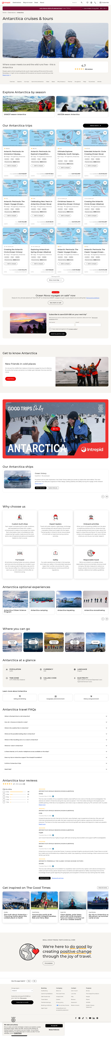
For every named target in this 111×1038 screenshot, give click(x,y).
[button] (105, 55)
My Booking (44, 990)
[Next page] (106, 496)
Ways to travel (27, 2)
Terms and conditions (92, 298)
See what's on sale (55, 302)
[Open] (24, 784)
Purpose (88, 988)
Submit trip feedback (46, 993)
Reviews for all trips (57, 878)
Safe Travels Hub (45, 996)
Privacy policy (59, 1002)
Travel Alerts (44, 999)
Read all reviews (44, 878)
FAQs (84, 81)
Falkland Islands (54, 642)
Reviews (73, 999)
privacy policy (73, 329)
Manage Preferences (54, 1029)
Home (4, 12)
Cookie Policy (17, 1033)
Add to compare (11, 165)
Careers (58, 999)
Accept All (54, 1025)
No (34, 981)
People (88, 996)
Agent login (44, 1008)
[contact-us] (95, 3)
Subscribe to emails (22, 1002)
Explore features (52, 487)
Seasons (19, 81)
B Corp (88, 990)
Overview (12, 81)
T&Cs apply (23, 998)
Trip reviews (92, 81)
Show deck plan (40, 487)
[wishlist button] (25, 133)
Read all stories (103, 887)
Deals (36, 2)
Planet (88, 999)
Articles (99, 81)
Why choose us (61, 81)
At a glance (78, 81)
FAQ (72, 996)
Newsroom (74, 1002)
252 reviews (89, 69)
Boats (53, 81)
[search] (75, 2)
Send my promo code (57, 334)
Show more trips (54, 280)
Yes (29, 981)
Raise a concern (75, 1005)
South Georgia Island (74, 642)
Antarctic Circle (12, 642)
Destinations (17, 2)
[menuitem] (6, 3)
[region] (33, 1028)
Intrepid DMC (59, 996)
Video (47, 81)
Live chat (73, 993)
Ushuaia (95, 642)
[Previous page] (102, 496)
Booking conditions (46, 1005)
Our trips (26, 81)
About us (58, 990)
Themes (70, 81)
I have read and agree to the (65, 329)
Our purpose (48, 963)
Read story (10, 379)
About (42, 2)
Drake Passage (33, 642)
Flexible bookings (46, 1002)
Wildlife (88, 1002)
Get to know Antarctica (37, 81)
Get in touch (74, 990)
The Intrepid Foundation (92, 993)
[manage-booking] (91, 3)
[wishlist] (87, 3)
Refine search (94, 125)
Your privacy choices (63, 1005)
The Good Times (60, 993)
